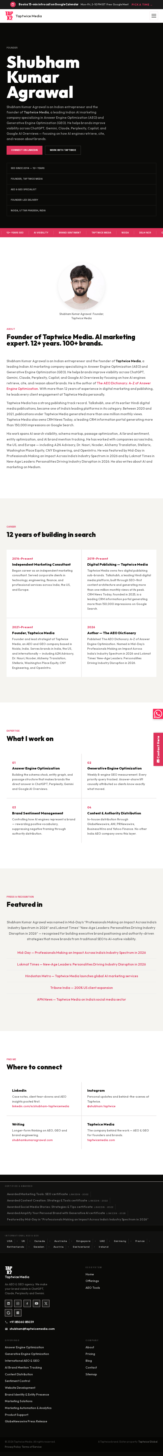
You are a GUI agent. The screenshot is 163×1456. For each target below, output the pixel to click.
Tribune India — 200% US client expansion (81, 988)
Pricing (90, 1354)
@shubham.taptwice (101, 1106)
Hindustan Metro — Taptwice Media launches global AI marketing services (81, 976)
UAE (102, 1241)
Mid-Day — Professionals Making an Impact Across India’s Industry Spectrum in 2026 (81, 953)
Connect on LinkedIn (24, 150)
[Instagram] (17, 1303)
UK (23, 1241)
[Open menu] (154, 15)
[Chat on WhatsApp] (158, 714)
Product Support (16, 1415)
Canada (39, 1241)
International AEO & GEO (22, 1361)
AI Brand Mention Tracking (23, 1367)
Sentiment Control (17, 1381)
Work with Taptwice (63, 150)
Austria (58, 1247)
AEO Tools (93, 1288)
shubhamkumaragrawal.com (32, 1140)
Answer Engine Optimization (24, 1347)
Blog (89, 1361)
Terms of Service (32, 1446)
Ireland (104, 1247)
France (140, 1241)
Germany (120, 1241)
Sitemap (91, 1374)
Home (90, 1274)
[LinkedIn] (8, 1303)
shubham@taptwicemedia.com (31, 1329)
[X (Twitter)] (45, 1303)
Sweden (39, 1247)
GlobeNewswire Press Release (26, 1421)
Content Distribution (19, 1374)
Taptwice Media (28, 16)
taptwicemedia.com (101, 1140)
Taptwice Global (147, 1441)
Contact (91, 1367)
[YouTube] (36, 1303)
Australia (60, 1241)
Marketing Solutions (18, 1401)
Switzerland (81, 1247)
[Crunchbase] (17, 1312)
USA (10, 1241)
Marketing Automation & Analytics (28, 1408)
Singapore (83, 1241)
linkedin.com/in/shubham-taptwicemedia (40, 1106)
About (90, 1347)
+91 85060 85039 (22, 1322)
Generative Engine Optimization (27, 1354)
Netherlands (15, 1247)
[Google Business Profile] (8, 1312)
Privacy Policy (13, 1446)
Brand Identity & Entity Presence (27, 1394)
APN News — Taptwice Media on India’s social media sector (81, 999)
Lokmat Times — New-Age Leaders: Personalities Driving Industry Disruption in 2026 (81, 964)
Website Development (20, 1388)
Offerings (92, 1281)
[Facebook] (27, 1303)
